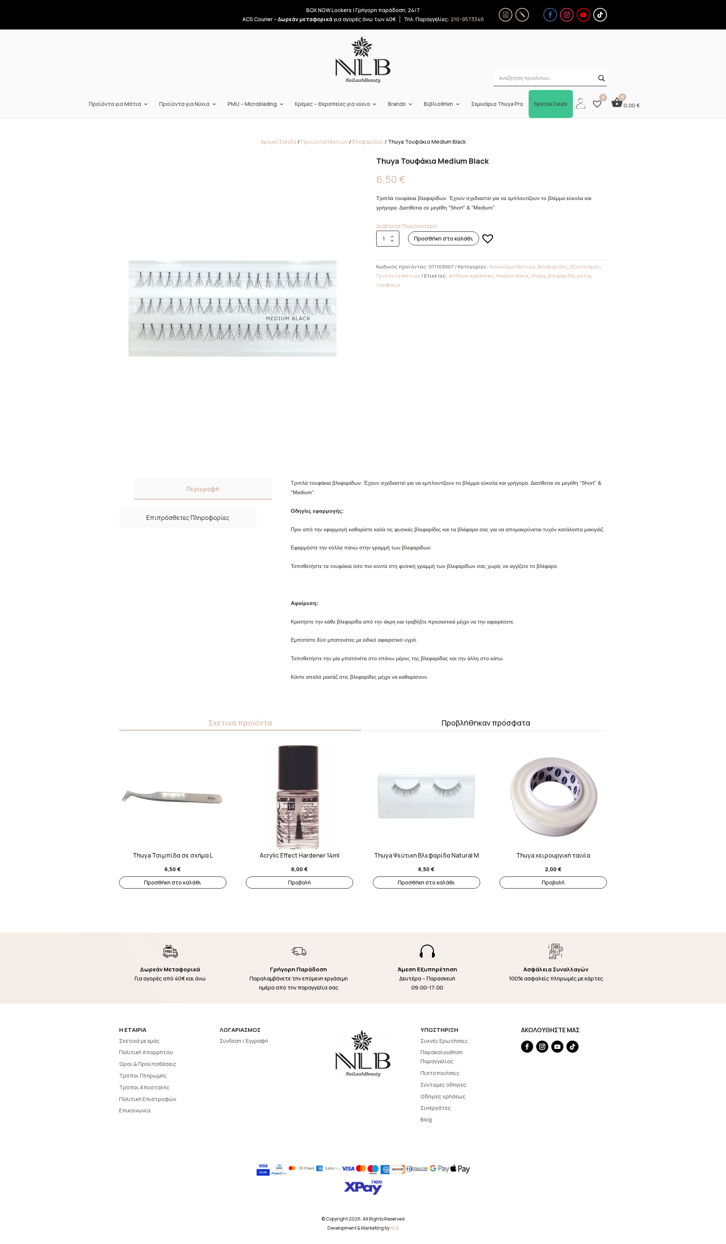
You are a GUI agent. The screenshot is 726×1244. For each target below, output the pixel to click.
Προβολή (299, 882)
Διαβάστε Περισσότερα (406, 226)
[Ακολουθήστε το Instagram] (567, 15)
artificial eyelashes (470, 275)
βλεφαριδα (561, 275)
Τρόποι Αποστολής (144, 1087)
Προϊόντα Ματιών (324, 141)
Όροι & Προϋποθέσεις (147, 1063)
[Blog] (522, 15)
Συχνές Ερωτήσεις (444, 1040)
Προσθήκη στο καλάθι (443, 238)
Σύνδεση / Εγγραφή (244, 1040)
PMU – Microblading (252, 104)
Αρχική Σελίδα (278, 141)
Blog (426, 1119)
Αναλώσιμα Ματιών (512, 266)
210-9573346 (467, 19)
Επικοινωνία (134, 1110)
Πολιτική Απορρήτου (146, 1052)
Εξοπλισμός (585, 266)
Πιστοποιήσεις (439, 1072)
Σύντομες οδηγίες (443, 1084)
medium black (512, 275)
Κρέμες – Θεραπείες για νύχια (332, 104)
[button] (487, 238)
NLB (394, 1228)
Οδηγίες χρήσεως (442, 1096)
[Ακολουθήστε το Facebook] (550, 15)
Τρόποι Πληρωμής (143, 1075)
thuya (538, 275)
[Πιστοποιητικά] (505, 15)
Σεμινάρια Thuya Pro (497, 104)
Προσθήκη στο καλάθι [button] (172, 882)
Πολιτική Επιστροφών (147, 1099)
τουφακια (388, 284)
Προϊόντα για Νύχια (184, 104)
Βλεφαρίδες (367, 141)
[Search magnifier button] (601, 78)
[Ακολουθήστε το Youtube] (583, 15)
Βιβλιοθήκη (438, 104)
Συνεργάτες (435, 1107)
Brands (397, 104)
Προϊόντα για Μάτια (115, 104)
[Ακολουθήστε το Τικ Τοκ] (600, 15)
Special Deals (551, 104)
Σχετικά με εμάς (139, 1040)
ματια (584, 275)
